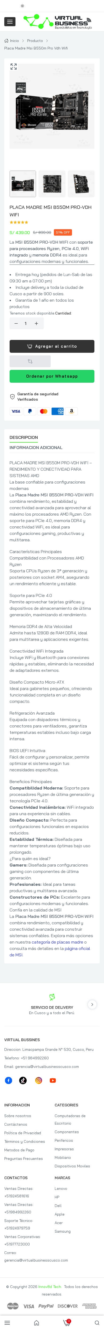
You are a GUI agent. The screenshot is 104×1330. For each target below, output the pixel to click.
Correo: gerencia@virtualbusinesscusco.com (26, 1256)
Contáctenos (15, 1124)
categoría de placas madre (57, 942)
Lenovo (61, 1188)
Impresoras (64, 1149)
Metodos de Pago (19, 1150)
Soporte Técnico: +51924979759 (18, 1224)
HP (57, 1197)
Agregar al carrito (56, 346)
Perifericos (64, 1140)
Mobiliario (63, 1157)
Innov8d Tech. (50, 1286)
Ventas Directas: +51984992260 (18, 1208)
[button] (52, 403)
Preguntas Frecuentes (23, 1158)
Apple (60, 1214)
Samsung (63, 1231)
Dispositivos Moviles (72, 1166)
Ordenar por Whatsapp (52, 376)
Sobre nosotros (17, 1115)
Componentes (67, 1131)
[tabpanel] (52, 708)
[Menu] (9, 21)
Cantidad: (63, 313)
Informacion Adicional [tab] (36, 447)
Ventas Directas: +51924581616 (18, 1192)
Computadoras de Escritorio (70, 1119)
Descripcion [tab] (24, 437)
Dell (58, 1205)
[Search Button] (97, 1322)
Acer (59, 1222)
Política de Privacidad (22, 1132)
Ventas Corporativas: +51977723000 (22, 1240)
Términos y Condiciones (24, 1141)
